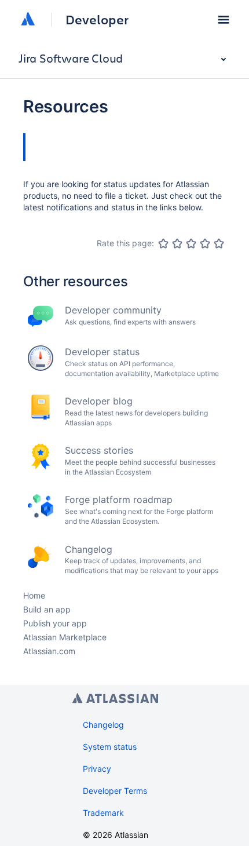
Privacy (97, 769)
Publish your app (55, 623)
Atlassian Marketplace (65, 637)
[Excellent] (219, 243)
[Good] (205, 243)
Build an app (47, 609)
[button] (223, 20)
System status (110, 747)
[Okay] (191, 243)
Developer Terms (115, 791)
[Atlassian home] (28, 19)
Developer (97, 19)
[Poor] (177, 243)
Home (34, 595)
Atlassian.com (49, 651)
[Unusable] (163, 243)
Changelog (103, 725)
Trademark (103, 813)
